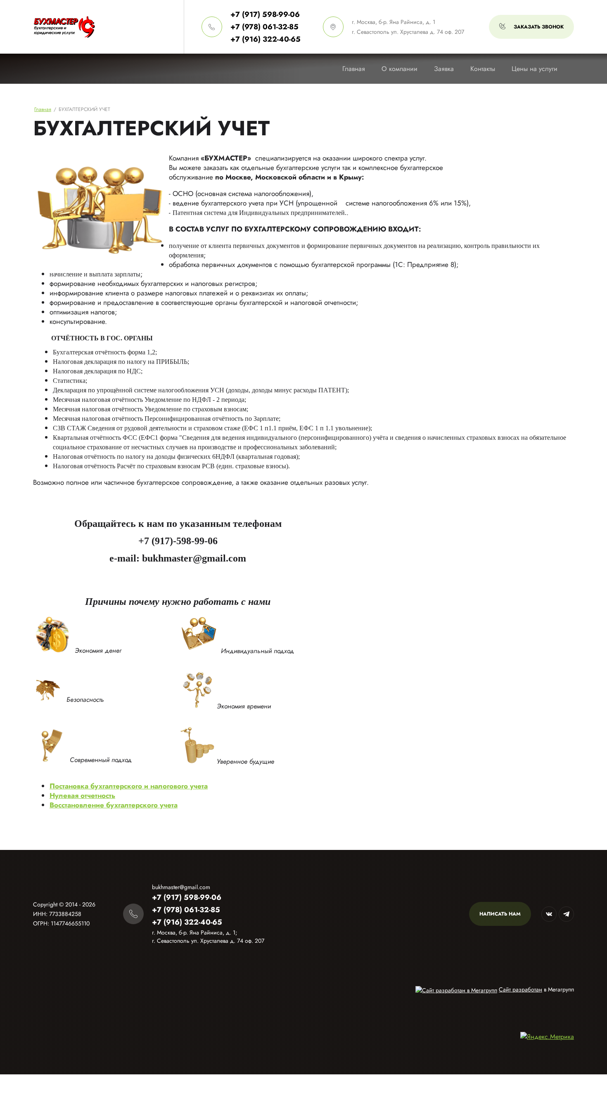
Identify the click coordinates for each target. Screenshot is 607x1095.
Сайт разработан (520, 989)
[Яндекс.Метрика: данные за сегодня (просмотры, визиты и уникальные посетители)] (547, 1036)
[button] (531, 27)
